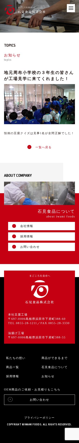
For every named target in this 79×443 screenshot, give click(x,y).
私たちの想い (16, 358)
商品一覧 (12, 367)
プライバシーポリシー (39, 417)
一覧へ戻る (43, 147)
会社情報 (26, 226)
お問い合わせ (30, 246)
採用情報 (26, 236)
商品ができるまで (55, 358)
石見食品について (55, 367)
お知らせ (48, 376)
